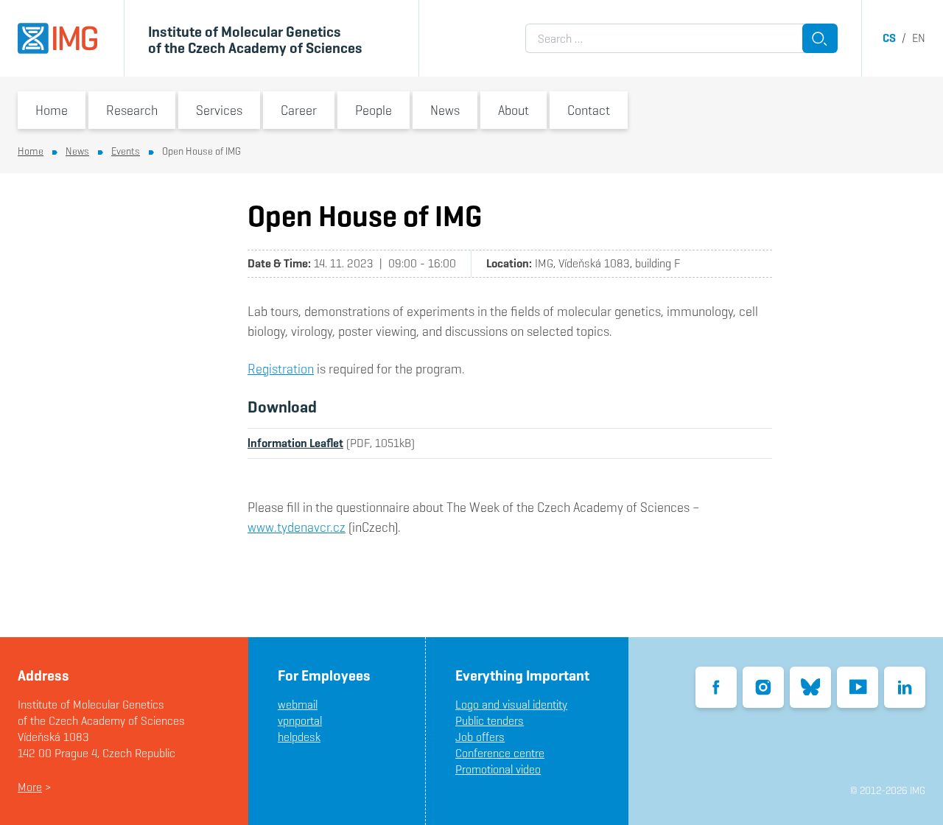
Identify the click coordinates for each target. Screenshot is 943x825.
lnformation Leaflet (295, 443)
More (30, 787)
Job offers (480, 737)
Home (51, 110)
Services (219, 110)
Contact (588, 110)
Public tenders (489, 721)
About (513, 110)
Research (132, 110)
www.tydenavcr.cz (297, 527)
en (918, 38)
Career (299, 110)
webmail (298, 704)
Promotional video (498, 769)
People (373, 110)
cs (889, 38)
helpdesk (299, 737)
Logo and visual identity (511, 704)
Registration (281, 368)
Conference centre (499, 753)
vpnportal (300, 721)
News (445, 110)
